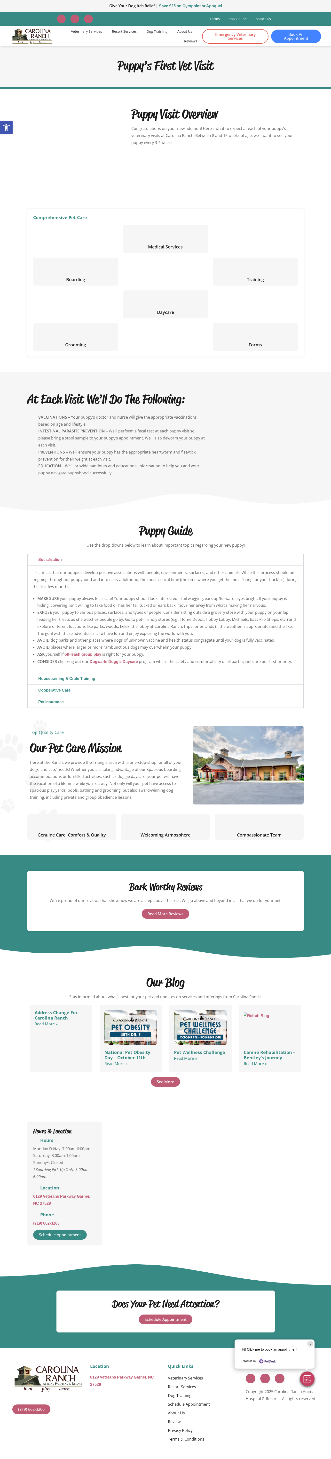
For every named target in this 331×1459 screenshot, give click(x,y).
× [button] (310, 1344)
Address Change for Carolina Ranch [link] (56, 1015)
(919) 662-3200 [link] (46, 1223)
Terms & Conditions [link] (186, 1439)
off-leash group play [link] (82, 654)
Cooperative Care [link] (54, 690)
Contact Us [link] (262, 18)
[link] (6, 127)
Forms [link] (215, 18)
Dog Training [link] (157, 31)
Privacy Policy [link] (180, 1430)
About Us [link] (184, 31)
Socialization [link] (50, 560)
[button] (307, 1378)
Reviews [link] (190, 41)
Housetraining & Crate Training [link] (66, 679)
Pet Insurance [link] (51, 702)
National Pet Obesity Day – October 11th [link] (127, 1054)
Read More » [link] (46, 1024)
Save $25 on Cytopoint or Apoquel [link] (190, 6)
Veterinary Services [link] (86, 31)
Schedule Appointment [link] (189, 1404)
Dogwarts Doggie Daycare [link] (114, 662)
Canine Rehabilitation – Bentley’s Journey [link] (269, 1054)
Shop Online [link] (237, 18)
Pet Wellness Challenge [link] (199, 1052)
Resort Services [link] (124, 31)
